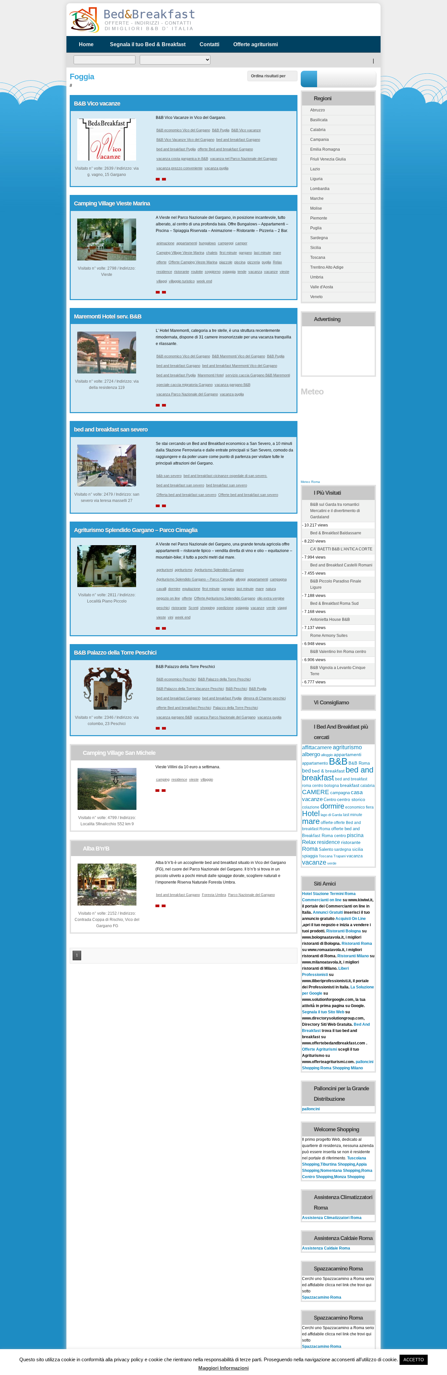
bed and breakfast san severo (111, 429)
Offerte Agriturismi (319, 1049)
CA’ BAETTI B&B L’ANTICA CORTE (341, 549)
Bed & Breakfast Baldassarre (335, 533)
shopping (207, 608)
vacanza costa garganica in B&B (182, 159)
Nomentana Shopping (340, 1170)
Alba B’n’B (96, 848)
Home (86, 44)
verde (271, 608)
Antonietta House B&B (330, 619)
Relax (277, 262)
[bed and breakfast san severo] (106, 485)
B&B (338, 761)
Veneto (316, 297)
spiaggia (229, 272)
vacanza (255, 272)
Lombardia (320, 188)
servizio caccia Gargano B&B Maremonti (257, 375)
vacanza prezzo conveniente (179, 168)
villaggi (161, 281)
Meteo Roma (310, 482)
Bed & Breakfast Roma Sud (334, 603)
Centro (330, 799)
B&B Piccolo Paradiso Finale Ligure (335, 584)
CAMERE (315, 792)
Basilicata (319, 120)
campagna (278, 579)
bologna (331, 785)
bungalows (207, 243)
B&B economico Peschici (176, 679)
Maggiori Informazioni (223, 1368)
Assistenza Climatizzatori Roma (332, 1217)
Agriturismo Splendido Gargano (219, 570)
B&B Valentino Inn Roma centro (338, 651)
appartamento (315, 763)
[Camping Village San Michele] (107, 808)
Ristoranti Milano (353, 956)
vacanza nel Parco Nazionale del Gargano (243, 159)
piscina (239, 262)
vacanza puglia (216, 168)
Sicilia (315, 247)
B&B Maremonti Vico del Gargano (238, 356)
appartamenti (186, 243)
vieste (284, 272)
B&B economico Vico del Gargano (183, 130)
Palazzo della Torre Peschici (235, 708)
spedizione (225, 608)
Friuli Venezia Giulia (328, 159)
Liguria (316, 179)
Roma (310, 849)
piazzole (225, 262)
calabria (367, 785)
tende (242, 272)
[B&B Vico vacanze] (106, 159)
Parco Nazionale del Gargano (251, 895)
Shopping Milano (347, 1068)
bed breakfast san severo (226, 485)
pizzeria (253, 262)
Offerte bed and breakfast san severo (248, 495)
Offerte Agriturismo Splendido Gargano (224, 598)
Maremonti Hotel (211, 375)
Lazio (315, 169)
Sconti (193, 608)
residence (164, 272)
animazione (165, 243)
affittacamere (317, 747)
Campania (319, 139)
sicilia (357, 849)
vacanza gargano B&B (232, 385)
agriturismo (183, 570)
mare (277, 253)
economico (355, 807)
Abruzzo (317, 110)
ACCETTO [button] (413, 1359)
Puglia (316, 228)
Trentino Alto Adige (327, 267)
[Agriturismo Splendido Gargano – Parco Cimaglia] (106, 585)
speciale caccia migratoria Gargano (184, 385)
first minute (228, 253)
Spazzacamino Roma (321, 1297)
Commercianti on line (322, 900)
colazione (310, 807)
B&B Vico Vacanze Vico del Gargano (185, 140)
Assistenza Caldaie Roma (326, 1248)
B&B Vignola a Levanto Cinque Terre (338, 670)
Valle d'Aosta (321, 287)
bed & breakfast (328, 770)
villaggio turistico (182, 281)
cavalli (161, 589)
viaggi (282, 608)
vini (170, 617)
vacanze (271, 272)
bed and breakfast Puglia (176, 149)
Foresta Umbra (214, 895)
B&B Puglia (220, 130)
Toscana (317, 257)
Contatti (209, 44)
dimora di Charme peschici (264, 698)
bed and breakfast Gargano (238, 140)
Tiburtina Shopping (337, 1164)
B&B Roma (359, 763)
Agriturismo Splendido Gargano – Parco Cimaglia (135, 530)
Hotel (311, 813)
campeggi (225, 243)
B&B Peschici (236, 689)
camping (163, 779)
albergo (311, 754)
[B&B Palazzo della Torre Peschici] (106, 708)
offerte (161, 262)
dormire (174, 589)
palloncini (364, 1062)
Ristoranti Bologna (343, 931)
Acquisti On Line (350, 918)
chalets (212, 253)
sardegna (342, 849)
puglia (266, 262)
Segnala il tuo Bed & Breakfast (148, 44)
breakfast (349, 785)
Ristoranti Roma (357, 943)
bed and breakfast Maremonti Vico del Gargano (239, 366)
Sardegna (319, 238)
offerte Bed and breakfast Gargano (225, 149)
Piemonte (318, 218)
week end (204, 281)
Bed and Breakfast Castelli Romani (341, 565)
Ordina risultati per (268, 76)
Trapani (339, 856)
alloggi (240, 579)
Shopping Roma (316, 1068)
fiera (370, 807)
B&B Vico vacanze (97, 103)
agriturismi (164, 570)
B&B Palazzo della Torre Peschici (115, 652)
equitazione (191, 589)
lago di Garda (331, 815)
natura (271, 589)
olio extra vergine (270, 598)
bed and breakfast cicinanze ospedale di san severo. (225, 476)
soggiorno (213, 272)
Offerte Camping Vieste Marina (193, 262)
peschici (163, 608)
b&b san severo (169, 476)
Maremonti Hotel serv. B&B (107, 316)
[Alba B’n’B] (107, 904)
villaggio (207, 779)
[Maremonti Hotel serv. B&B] (106, 372)
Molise (316, 208)
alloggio (327, 755)
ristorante (181, 272)
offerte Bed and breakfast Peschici (183, 708)
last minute (262, 253)
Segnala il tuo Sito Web (323, 1012)
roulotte (197, 272)
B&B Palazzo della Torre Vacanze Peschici (190, 689)
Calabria (318, 129)
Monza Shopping (349, 1176)
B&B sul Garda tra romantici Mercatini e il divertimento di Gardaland (335, 510)
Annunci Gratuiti (328, 912)
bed (306, 770)
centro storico (351, 799)
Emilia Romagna (325, 149)
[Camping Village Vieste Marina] (106, 259)
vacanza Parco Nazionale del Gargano (187, 394)
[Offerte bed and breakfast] (131, 32)
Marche (317, 198)
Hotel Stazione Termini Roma (329, 893)
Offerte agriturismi (255, 44)
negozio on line (168, 598)
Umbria (316, 277)
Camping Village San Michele (119, 753)
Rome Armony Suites (329, 635)
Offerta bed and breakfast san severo (186, 495)
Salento (326, 849)
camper (241, 243)
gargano (245, 253)
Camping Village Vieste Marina (112, 203)
